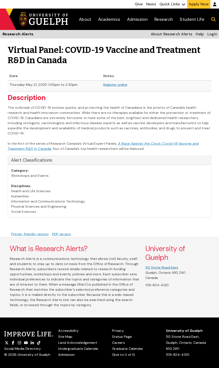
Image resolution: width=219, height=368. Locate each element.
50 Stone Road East (161, 267)
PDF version (61, 234)
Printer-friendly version (30, 234)
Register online (115, 84)
